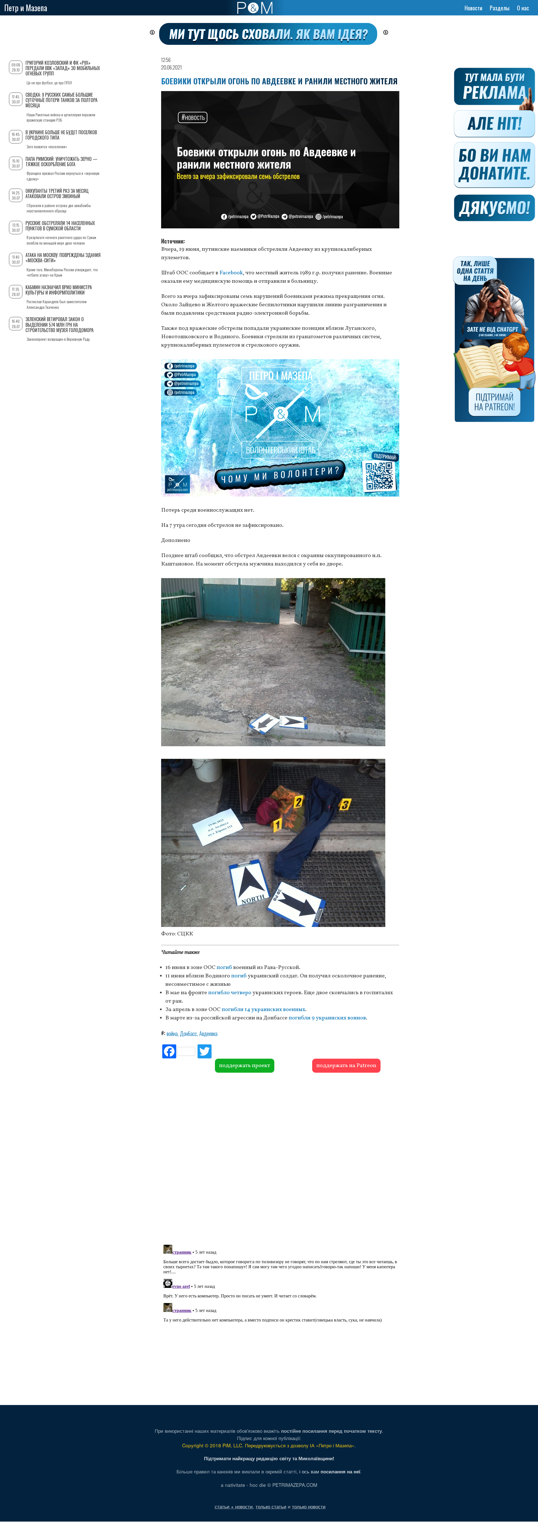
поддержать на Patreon (346, 1066)
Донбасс (188, 1033)
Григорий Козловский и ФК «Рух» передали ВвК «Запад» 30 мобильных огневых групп (62, 68)
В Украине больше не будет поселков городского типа (61, 135)
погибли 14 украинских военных (263, 1010)
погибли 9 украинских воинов (327, 1018)
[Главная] (254, 8)
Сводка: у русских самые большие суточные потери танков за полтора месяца (61, 100)
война (172, 1033)
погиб (224, 968)
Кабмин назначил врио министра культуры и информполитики (58, 290)
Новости (473, 8)
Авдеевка (208, 1033)
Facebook (231, 273)
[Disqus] (280, 1158)
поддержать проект (244, 1066)
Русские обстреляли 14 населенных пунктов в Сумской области (60, 226)
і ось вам (329, 1471)
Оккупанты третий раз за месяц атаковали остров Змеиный (57, 193)
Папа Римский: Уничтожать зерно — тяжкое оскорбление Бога (61, 162)
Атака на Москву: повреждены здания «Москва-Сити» (63, 258)
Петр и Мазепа (25, 7)
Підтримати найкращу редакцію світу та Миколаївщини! (269, 1458)
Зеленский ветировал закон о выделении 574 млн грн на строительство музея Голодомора (59, 324)
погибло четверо (229, 993)
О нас (523, 8)
